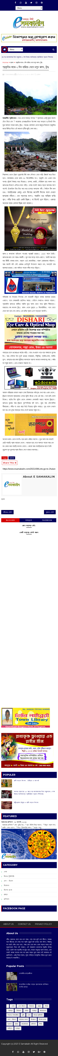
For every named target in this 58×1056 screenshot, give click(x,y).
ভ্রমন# (12, 458)
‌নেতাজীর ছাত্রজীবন (25, 973)
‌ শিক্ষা (46, 1006)
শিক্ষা (40, 1024)
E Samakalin (24, 1044)
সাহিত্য (10, 1028)
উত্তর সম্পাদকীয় (13, 1015)
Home (5, 62)
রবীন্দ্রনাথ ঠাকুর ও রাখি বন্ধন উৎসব (26, 802)
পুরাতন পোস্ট (50, 512)
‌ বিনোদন (31, 1006)
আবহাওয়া (43, 1010)
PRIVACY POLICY (43, 924)
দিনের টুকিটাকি (9, 876)
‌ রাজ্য (39, 1006)
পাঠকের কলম (23, 1019)
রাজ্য (6, 894)
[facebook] (15, 3)
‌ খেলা (13, 1006)
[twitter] (31, 3)
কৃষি (23, 1015)
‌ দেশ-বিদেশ (21, 1006)
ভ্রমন (11, 62)
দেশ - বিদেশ (8, 881)
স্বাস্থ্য (18, 1028)
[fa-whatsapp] (21, 3)
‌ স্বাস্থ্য (10, 1010)
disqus (28, 520)
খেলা (5, 871)
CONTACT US (24, 924)
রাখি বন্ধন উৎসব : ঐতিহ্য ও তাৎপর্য (26, 780)
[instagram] (37, 3)
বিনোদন (6, 885)
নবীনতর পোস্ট (7, 512)
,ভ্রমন (38, 74)
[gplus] (39, 1052)
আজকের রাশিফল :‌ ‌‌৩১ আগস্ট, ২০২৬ (13, 822)
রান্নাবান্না (25, 1024)
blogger (10, 520)
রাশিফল (6, 899)
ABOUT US (8, 924)
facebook (47, 520)
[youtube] (26, 3)
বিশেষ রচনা (8, 890)
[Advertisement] (29, 610)
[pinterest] (42, 3)
